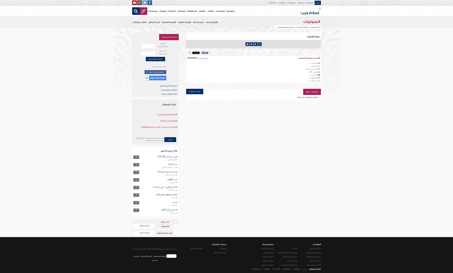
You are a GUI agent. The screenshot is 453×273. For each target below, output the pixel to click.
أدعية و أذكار (292, 261)
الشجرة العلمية (169, 22)
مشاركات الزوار (197, 248)
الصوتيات (181, 11)
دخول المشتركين (155, 59)
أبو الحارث (174, 205)
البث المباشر (154, 22)
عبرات (175, 202)
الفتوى (202, 11)
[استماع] (256, 44)
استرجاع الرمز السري (168, 86)
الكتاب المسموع (314, 265)
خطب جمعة (315, 261)
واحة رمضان (269, 253)
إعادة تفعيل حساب (169, 94)
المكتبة (172, 11)
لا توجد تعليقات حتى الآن (307, 97)
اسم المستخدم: (163, 44)
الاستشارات (192, 11)
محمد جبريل (174, 182)
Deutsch (300, 3)
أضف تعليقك (194, 91)
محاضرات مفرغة (313, 257)
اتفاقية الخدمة (146, 256)
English (282, 3)
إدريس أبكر (174, 213)
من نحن (155, 260)
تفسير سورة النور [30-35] (168, 157)
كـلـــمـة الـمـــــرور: (163, 52)
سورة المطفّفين (172, 179)
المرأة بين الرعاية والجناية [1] (168, 172)
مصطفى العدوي (173, 160)
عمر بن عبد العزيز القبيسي (170, 167)
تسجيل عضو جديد (169, 90)
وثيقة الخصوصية (159, 256)
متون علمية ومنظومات (287, 253)
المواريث (163, 11)
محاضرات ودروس (313, 253)
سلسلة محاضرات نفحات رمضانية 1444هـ (158, 127)
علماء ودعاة (198, 22)
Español (310, 3)
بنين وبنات (153, 11)
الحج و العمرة (268, 257)
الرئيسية (230, 11)
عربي (318, 3)
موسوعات (220, 11)
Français (291, 3)
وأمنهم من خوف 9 (168, 121)
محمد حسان (174, 198)
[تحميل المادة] (251, 44)
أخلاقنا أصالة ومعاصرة (166, 115)
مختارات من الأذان (289, 257)
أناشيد (294, 248)
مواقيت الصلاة (220, 253)
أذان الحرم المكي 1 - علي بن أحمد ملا (165, 187)
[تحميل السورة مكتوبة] (260, 44)
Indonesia (272, 3)
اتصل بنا (136, 256)
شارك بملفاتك (139, 22)
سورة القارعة (173, 164)
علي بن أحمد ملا (173, 190)
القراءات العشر (184, 22)
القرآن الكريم (212, 22)
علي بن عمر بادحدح (171, 175)
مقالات (211, 11)
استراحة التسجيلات (289, 265)
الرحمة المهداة (267, 248)
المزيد (170, 140)
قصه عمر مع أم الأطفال (169, 210)
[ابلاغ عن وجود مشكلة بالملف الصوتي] (247, 44)
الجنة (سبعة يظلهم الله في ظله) (167, 194)
